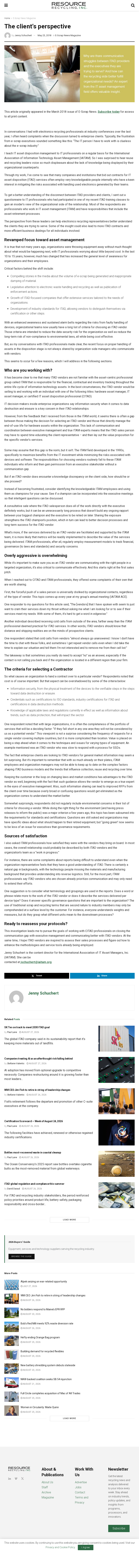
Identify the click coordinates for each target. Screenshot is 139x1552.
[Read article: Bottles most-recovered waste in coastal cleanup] (116, 1164)
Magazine (48, 1497)
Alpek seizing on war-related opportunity (44, 1281)
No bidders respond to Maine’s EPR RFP (43, 1309)
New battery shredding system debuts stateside (48, 1365)
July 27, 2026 (29, 1286)
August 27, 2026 (30, 1032)
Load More (69, 1220)
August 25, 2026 (31, 1342)
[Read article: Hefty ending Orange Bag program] (11, 1341)
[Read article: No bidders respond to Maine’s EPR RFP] (11, 1313)
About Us (47, 1482)
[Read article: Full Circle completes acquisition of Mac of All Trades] (11, 1397)
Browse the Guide (21, 1256)
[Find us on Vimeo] (15, 1479)
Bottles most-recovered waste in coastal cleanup (32, 1152)
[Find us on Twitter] (22, 1479)
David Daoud (13, 1188)
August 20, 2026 (31, 1314)
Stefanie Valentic (15, 1063)
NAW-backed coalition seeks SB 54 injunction (46, 1379)
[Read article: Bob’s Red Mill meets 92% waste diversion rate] (11, 1327)
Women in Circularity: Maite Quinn (40, 1407)
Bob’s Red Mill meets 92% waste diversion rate (47, 1323)
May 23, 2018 (44, 35)
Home (7, 18)
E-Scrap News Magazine (24, 18)
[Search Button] (133, 5)
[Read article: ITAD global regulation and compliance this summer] (116, 1195)
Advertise (81, 1482)
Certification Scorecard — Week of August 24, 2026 (33, 1121)
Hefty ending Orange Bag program (40, 1337)
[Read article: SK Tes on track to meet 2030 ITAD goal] (116, 1039)
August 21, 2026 (31, 1384)
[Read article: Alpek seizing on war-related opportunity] (11, 1285)
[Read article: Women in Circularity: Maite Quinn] (11, 1410)
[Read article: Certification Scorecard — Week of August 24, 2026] (116, 1132)
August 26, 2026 (37, 1095)
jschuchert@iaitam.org (36, 962)
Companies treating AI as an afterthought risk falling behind (38, 1058)
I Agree (85, 1547)
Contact (80, 1492)
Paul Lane (12, 1032)
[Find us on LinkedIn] (9, 1479)
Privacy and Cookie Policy (60, 1547)
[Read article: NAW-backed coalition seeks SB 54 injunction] (11, 1382)
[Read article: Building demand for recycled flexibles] (11, 1355)
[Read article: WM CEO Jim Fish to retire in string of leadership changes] (116, 1101)
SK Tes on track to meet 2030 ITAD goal (27, 1027)
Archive (46, 1492)
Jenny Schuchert (23, 35)
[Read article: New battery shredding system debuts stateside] (11, 1368)
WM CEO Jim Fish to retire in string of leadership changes (37, 1089)
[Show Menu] (6, 5)
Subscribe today (109, 111)
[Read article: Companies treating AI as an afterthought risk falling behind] (116, 1070)
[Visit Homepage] (69, 5)
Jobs (78, 1487)
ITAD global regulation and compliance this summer (34, 1183)
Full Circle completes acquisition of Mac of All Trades (50, 1393)
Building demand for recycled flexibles (42, 1351)
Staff (45, 1487)
